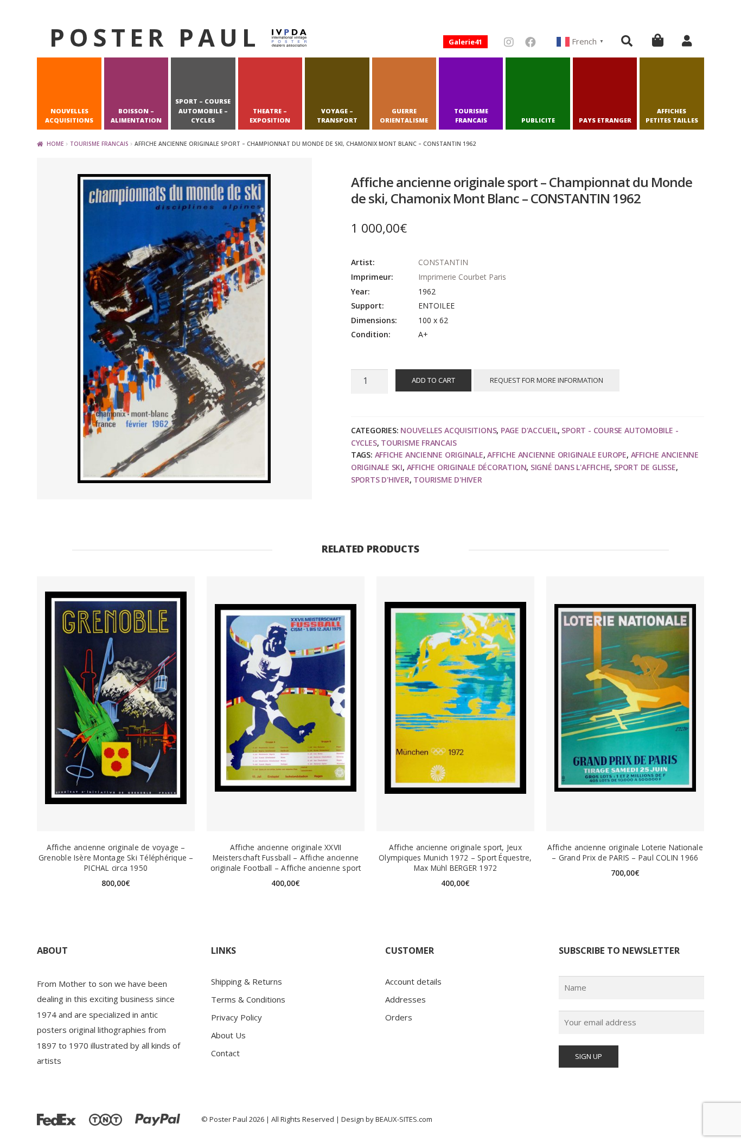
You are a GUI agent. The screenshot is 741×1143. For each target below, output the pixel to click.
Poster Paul (154, 37)
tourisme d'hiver (447, 479)
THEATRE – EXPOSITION (270, 116)
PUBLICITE (538, 120)
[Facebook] (530, 42)
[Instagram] (509, 42)
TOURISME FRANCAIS (471, 116)
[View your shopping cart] (657, 40)
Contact (225, 1053)
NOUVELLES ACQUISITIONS (69, 116)
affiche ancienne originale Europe (557, 455)
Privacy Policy (236, 1017)
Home (55, 143)
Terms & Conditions (248, 999)
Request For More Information (546, 380)
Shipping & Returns (246, 981)
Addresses (405, 999)
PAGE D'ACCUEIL (529, 430)
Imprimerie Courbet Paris (462, 277)
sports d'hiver (380, 479)
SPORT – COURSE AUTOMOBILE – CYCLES (203, 111)
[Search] (627, 40)
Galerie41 (465, 42)
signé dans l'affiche (570, 467)
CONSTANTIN (443, 262)
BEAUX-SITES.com (403, 1119)
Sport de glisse (645, 467)
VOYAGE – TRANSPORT (337, 116)
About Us (228, 1035)
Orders (398, 1017)
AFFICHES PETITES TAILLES (672, 116)
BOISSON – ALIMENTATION (136, 116)
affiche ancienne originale (429, 455)
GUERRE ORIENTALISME (404, 116)
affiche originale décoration (467, 467)
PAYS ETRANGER (605, 120)
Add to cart (433, 380)
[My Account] (687, 40)
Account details (413, 981)
